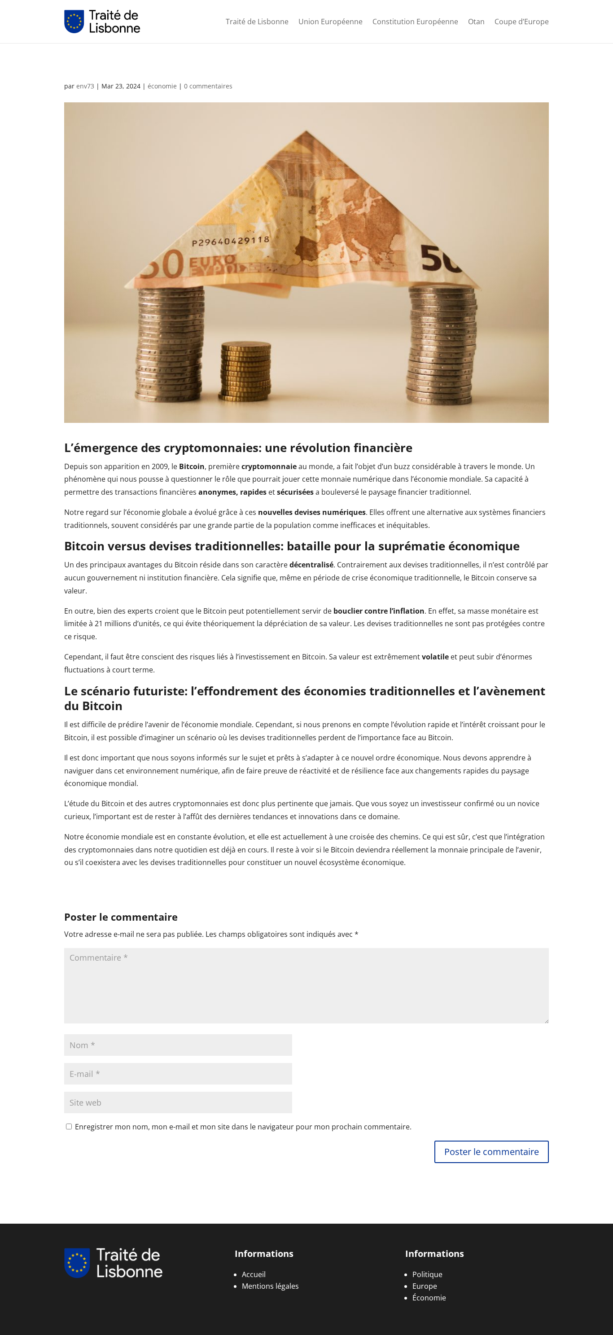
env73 (85, 86)
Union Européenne (330, 21)
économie (162, 86)
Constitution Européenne (415, 21)
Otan (476, 21)
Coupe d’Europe (522, 21)
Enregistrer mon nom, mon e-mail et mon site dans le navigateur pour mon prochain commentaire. (243, 1127)
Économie (429, 1298)
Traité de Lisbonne (257, 21)
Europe (424, 1286)
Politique (427, 1274)
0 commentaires (208, 86)
